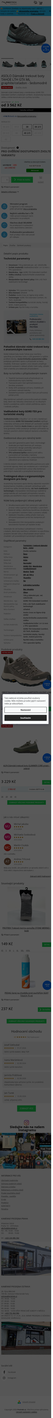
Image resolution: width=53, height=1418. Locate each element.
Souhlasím (25, 717)
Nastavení (26, 709)
